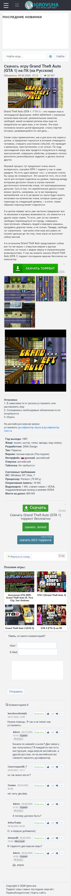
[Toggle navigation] (17, 5)
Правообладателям (17, 892)
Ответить (39, 713)
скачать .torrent (35, 527)
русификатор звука (29, 427)
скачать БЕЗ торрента (35, 539)
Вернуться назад (20, 556)
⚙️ (50, 56)
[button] (62, 555)
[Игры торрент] (46, 5)
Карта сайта (38, 892)
